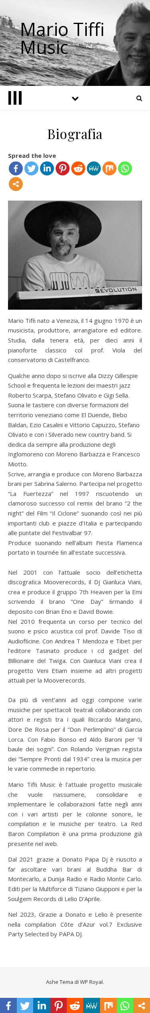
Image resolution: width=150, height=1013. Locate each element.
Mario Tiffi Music (62, 38)
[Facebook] (16, 168)
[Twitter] (31, 168)
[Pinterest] (63, 168)
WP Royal (91, 981)
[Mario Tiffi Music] (15, 98)
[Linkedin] (47, 168)
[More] (16, 184)
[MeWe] (94, 168)
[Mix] (109, 168)
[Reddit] (78, 168)
